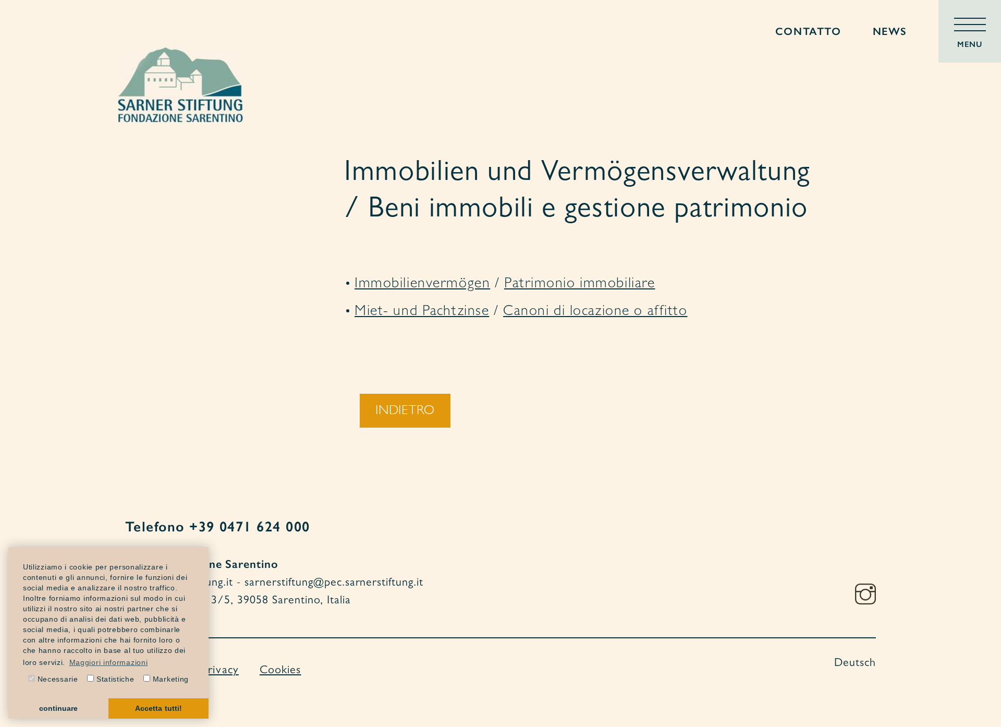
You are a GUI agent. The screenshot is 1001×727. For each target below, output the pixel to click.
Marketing (169, 679)
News (890, 31)
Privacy (220, 671)
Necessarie (56, 679)
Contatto (808, 31)
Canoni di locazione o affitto (595, 312)
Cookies (280, 671)
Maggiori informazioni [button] (108, 662)
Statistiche (114, 679)
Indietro (405, 411)
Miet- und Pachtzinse (422, 312)
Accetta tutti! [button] (158, 708)
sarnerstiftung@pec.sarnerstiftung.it (334, 583)
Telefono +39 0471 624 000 (217, 526)
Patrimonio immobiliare (579, 284)
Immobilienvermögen (422, 284)
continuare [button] (58, 708)
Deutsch (855, 664)
